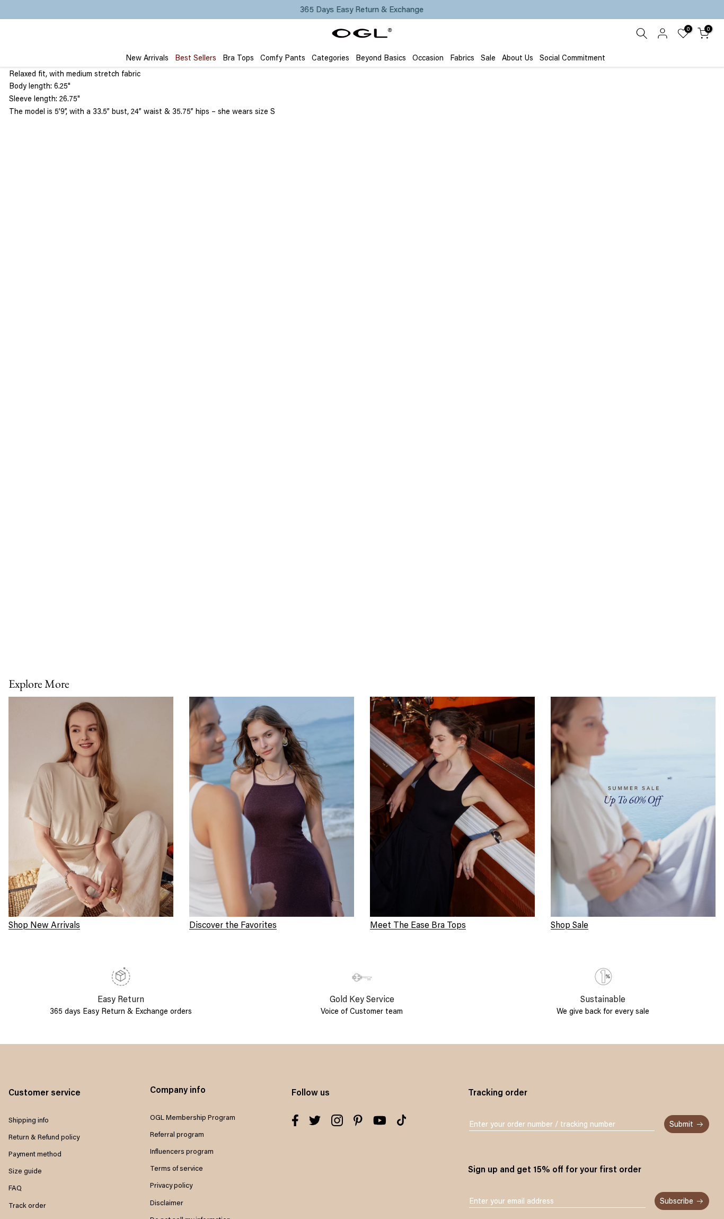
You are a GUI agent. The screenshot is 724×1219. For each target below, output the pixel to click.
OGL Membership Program (192, 1117)
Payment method (34, 1154)
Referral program (177, 1134)
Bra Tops (238, 57)
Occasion (428, 57)
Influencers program (182, 1151)
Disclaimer (166, 1202)
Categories (330, 57)
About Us (517, 57)
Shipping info (28, 1120)
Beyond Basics (381, 57)
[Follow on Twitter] (315, 1120)
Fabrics (462, 57)
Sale (488, 57)
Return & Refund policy (44, 1137)
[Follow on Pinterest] (358, 1120)
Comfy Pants (282, 57)
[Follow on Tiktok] (402, 1120)
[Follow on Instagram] (337, 1120)
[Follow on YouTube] (379, 1120)
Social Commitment (572, 57)
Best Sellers (195, 57)
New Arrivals (147, 57)
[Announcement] (362, 9)
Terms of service (176, 1168)
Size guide (25, 1171)
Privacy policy (171, 1185)
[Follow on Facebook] (295, 1120)
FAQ (15, 1187)
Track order (27, 1205)
